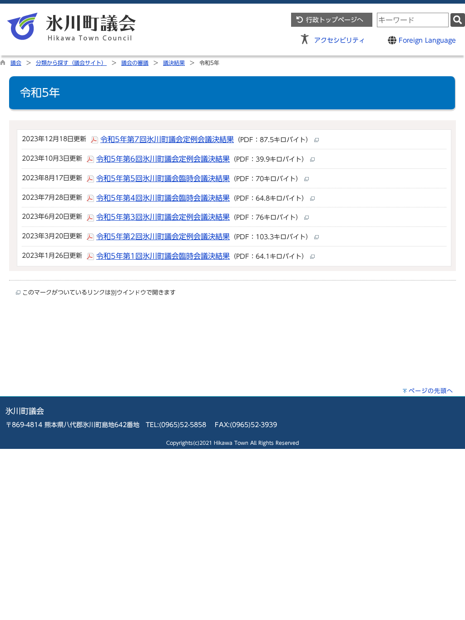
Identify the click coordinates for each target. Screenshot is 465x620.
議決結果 (174, 62)
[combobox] (412, 20)
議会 (15, 62)
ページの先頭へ (431, 391)
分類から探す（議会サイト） (71, 62)
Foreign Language (426, 40)
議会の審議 (134, 62)
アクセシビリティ (339, 40)
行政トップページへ (333, 19)
